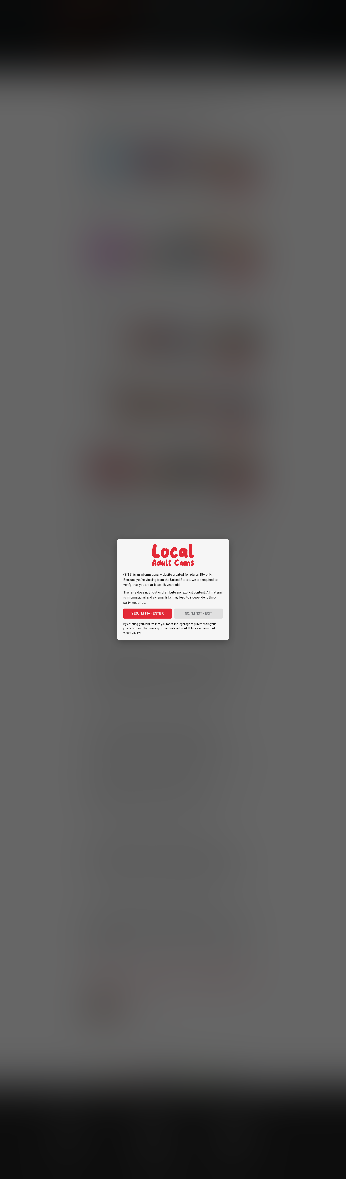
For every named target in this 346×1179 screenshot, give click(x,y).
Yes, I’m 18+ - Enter (147, 613)
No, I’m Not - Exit (198, 613)
